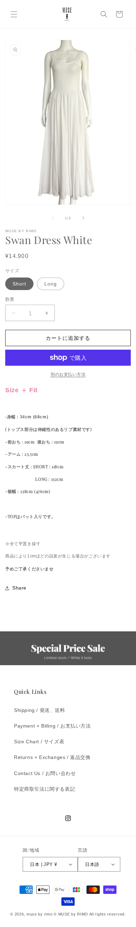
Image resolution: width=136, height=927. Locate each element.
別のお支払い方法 (68, 374)
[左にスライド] (52, 218)
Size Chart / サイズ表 (39, 741)
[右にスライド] (83, 218)
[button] (14, 14)
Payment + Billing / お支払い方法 (52, 726)
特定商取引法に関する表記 (44, 789)
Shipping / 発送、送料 (39, 710)
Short (19, 284)
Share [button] (19, 588)
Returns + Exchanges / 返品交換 (52, 757)
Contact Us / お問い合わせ (45, 773)
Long (50, 284)
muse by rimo (40, 914)
